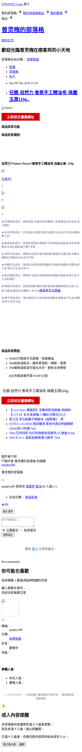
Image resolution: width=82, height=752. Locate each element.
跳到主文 (8, 40)
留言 (39, 486)
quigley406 (8, 464)
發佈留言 (8, 534)
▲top (5, 504)
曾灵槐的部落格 (23, 29)
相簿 (12, 67)
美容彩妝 (31, 497)
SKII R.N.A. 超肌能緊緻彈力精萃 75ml (34, 437)
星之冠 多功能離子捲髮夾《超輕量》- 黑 (36, 419)
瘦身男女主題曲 (50, 290)
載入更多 (8, 511)
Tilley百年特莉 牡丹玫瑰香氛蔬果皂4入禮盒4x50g (42, 433)
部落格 (13, 71)
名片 (12, 76)
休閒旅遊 (33, 59)
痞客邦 (30, 486)
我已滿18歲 (9, 744)
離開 (21, 744)
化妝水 (6, 179)
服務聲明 (41, 698)
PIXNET (18, 694)
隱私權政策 (68, 694)
